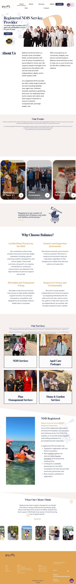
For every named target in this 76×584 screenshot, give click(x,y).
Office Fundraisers (42, 568)
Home (6, 565)
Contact (7, 569)
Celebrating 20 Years (42, 566)
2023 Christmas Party (42, 571)
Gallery (7, 568)
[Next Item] (71, 532)
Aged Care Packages (21, 566)
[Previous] (28, 515)
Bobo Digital (39, 581)
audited (51, 453)
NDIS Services (20, 360)
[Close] (21, 195)
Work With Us (8, 571)
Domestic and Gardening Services (24, 568)
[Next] (71, 501)
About (6, 566)
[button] (41, 4)
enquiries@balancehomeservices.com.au (61, 576)
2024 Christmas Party (42, 569)
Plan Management (21, 572)
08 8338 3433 (55, 574)
